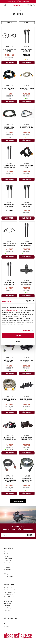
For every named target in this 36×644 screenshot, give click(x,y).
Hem (3, 10)
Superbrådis (7, 554)
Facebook (6, 624)
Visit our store (8, 603)
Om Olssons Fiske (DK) (10, 590)
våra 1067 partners (12, 310)
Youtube (6, 626)
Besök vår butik (8, 601)
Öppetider (7, 605)
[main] (18, 266)
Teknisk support (8, 569)
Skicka (29, 535)
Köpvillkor (7, 556)
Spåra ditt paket (8, 558)
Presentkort (7, 565)
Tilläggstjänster (8, 574)
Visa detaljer (27, 330)
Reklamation (7, 563)
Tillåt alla (18, 335)
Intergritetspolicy (8, 576)
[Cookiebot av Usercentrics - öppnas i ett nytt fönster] (26, 301)
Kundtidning (7, 608)
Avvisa (18, 341)
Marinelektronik (10, 10)
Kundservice (7, 551)
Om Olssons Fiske (8, 588)
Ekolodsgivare (19, 10)
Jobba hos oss (7, 610)
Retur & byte (7, 560)
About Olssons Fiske (9, 592)
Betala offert (7, 567)
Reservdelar (7, 571)
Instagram (7, 621)
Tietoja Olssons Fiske (9, 596)
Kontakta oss (7, 599)
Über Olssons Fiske (9, 594)
